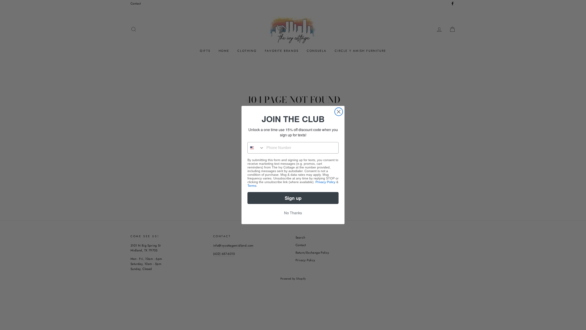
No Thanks (293, 212)
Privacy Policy (325, 182)
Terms (251, 185)
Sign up (293, 198)
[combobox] (256, 147)
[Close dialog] (339, 112)
